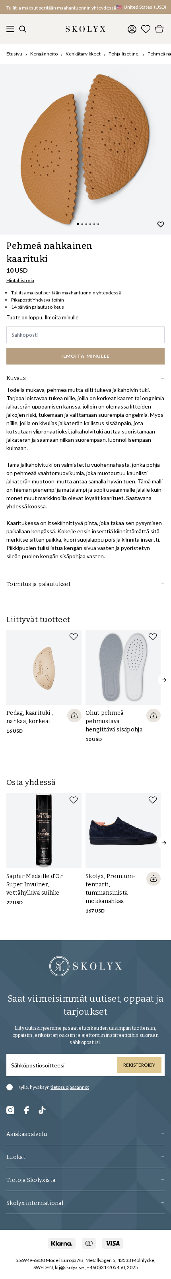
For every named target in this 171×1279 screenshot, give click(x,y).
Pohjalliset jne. (124, 54)
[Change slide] (78, 224)
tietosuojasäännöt (70, 1087)
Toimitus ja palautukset (38, 584)
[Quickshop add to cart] (74, 715)
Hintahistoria (20, 280)
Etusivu (14, 54)
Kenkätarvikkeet (83, 54)
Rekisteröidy (139, 1065)
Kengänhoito (44, 54)
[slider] (85, 149)
